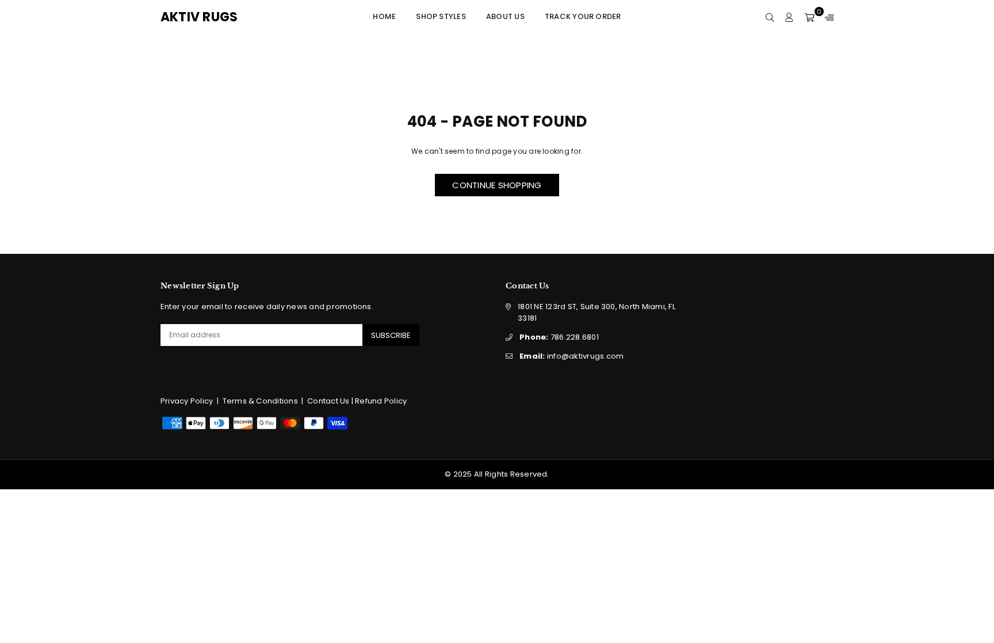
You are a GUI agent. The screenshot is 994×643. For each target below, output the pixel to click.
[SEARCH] (769, 17)
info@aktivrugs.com (571, 356)
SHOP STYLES (441, 16)
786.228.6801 (559, 337)
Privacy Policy (186, 400)
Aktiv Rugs (212, 17)
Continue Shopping (496, 185)
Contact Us (328, 400)
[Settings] (827, 17)
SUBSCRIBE (391, 335)
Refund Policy (381, 400)
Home (384, 16)
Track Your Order (583, 16)
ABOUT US (505, 16)
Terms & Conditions (260, 400)
